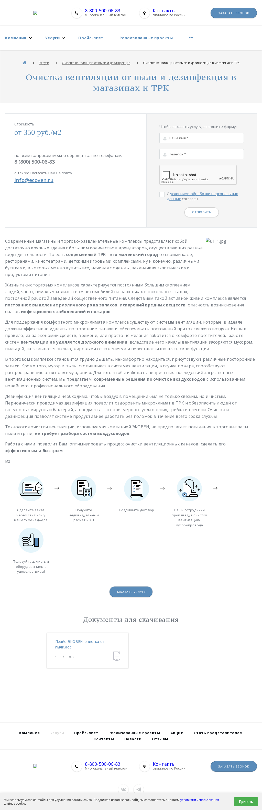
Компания (15, 37)
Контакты (164, 10)
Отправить (201, 212)
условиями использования (199, 800)
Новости (133, 739)
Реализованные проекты (146, 37)
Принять (246, 802)
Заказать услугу (131, 592)
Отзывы (160, 739)
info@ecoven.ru (33, 180)
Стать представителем (218, 732)
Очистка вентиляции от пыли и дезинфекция (96, 63)
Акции (177, 732)
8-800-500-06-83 (102, 10)
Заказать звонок (233, 13)
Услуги (52, 37)
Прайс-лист (90, 37)
